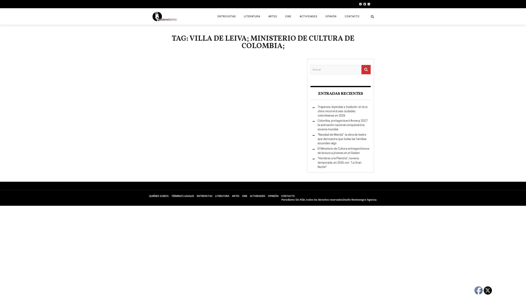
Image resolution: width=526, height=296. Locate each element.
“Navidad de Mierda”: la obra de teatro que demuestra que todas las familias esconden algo (342, 139)
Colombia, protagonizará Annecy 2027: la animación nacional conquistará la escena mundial (343, 125)
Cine (288, 16)
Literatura (252, 16)
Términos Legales (182, 196)
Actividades (308, 16)
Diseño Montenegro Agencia (359, 199)
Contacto (352, 16)
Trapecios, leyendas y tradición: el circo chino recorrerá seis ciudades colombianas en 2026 (343, 111)
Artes (272, 16)
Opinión (331, 16)
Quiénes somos (159, 196)
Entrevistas (227, 16)
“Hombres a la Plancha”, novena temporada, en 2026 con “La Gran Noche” (339, 163)
